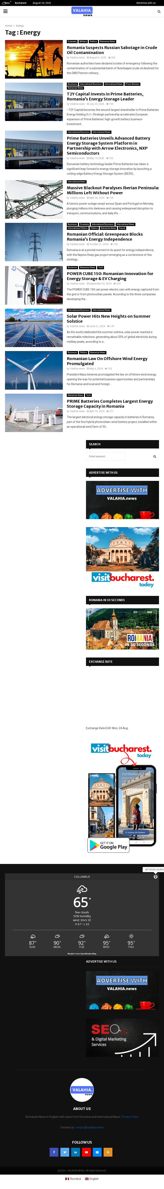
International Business (91, 84)
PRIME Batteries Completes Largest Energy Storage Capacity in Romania (110, 404)
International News (114, 84)
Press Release (132, 84)
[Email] (97, 1152)
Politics (93, 41)
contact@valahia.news (89, 1127)
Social (122, 228)
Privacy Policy (130, 1116)
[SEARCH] (154, 456)
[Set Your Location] (155, 876)
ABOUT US (82, 1109)
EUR (108, 728)
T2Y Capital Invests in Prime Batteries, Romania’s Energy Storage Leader (105, 96)
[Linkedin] (75, 1152)
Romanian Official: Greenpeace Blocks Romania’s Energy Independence (105, 237)
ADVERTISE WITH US (103, 472)
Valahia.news (77, 57)
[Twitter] (64, 1152)
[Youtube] (86, 1152)
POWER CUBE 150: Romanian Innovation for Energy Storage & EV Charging (110, 276)
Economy (72, 41)
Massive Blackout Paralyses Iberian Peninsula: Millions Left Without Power (113, 190)
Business (72, 84)
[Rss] (108, 1152)
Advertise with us (146, 3)
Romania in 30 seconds (107, 600)
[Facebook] (54, 1152)
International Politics (78, 228)
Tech (100, 267)
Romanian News (107, 41)
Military (83, 41)
